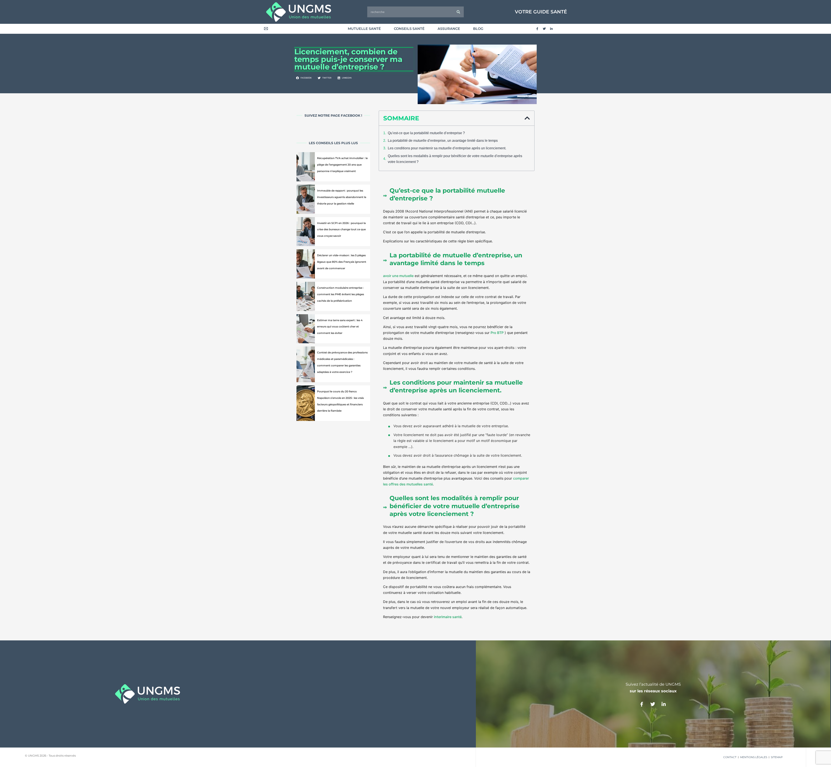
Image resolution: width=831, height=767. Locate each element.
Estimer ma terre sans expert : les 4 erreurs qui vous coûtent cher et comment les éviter (339, 327)
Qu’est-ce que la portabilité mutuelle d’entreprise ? (426, 133)
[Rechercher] (458, 11)
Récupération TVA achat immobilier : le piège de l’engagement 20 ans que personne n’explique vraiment (342, 164)
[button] (304, 78)
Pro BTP (497, 332)
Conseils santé (409, 29)
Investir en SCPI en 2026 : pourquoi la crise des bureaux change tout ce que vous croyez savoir (341, 229)
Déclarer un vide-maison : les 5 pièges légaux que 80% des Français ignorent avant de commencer (341, 262)
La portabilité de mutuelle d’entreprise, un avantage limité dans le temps (443, 140)
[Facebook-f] (537, 29)
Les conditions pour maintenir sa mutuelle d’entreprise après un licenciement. (447, 148)
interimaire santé (448, 617)
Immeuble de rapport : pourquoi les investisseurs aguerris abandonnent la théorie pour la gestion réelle (341, 197)
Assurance (449, 29)
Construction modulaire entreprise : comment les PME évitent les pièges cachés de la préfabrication (340, 294)
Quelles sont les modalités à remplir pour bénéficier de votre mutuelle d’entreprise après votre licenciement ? (455, 159)
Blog (478, 29)
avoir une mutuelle (398, 276)
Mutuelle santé (364, 29)
